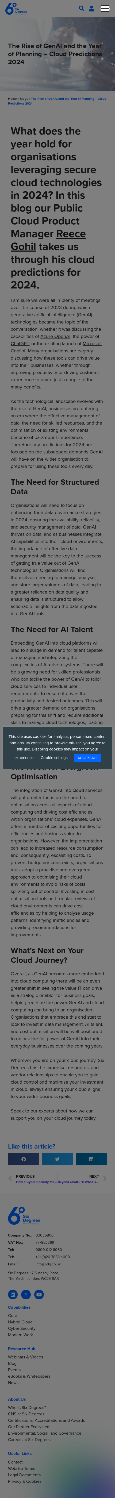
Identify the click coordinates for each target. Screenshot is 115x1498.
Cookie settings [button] (54, 758)
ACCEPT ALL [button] (88, 757)
